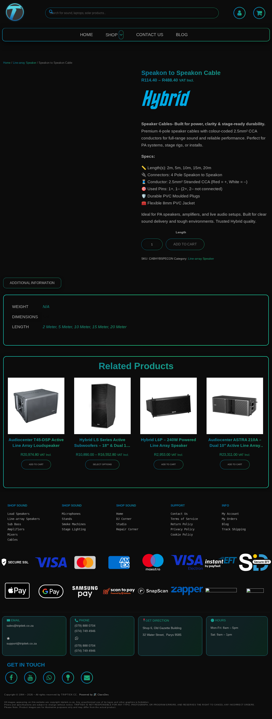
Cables (12, 539)
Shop (112, 34)
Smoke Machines (74, 524)
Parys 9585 (173, 634)
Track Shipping (234, 529)
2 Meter (49, 327)
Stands (67, 519)
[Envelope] (87, 678)
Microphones (71, 513)
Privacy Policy (182, 529)
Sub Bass (14, 524)
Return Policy (182, 524)
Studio (121, 524)
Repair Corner (127, 529)
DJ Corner (124, 519)
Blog (182, 34)
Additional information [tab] (32, 283)
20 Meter (118, 327)
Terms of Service (184, 519)
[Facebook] (11, 678)
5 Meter (65, 327)
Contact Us (149, 34)
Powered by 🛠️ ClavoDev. (94, 694)
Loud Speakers (18, 513)
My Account (230, 513)
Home (86, 34)
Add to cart (185, 244)
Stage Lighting (74, 529)
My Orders (229, 519)
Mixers (12, 534)
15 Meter (100, 327)
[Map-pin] (68, 678)
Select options (102, 464)
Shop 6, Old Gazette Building (162, 628)
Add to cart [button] (36, 464)
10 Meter (82, 327)
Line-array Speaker (24, 62)
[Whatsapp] (49, 678)
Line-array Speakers (23, 519)
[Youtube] (30, 678)
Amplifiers (15, 529)
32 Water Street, (154, 634)
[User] (239, 13)
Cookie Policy (182, 534)
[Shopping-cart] (259, 13)
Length (181, 232)
